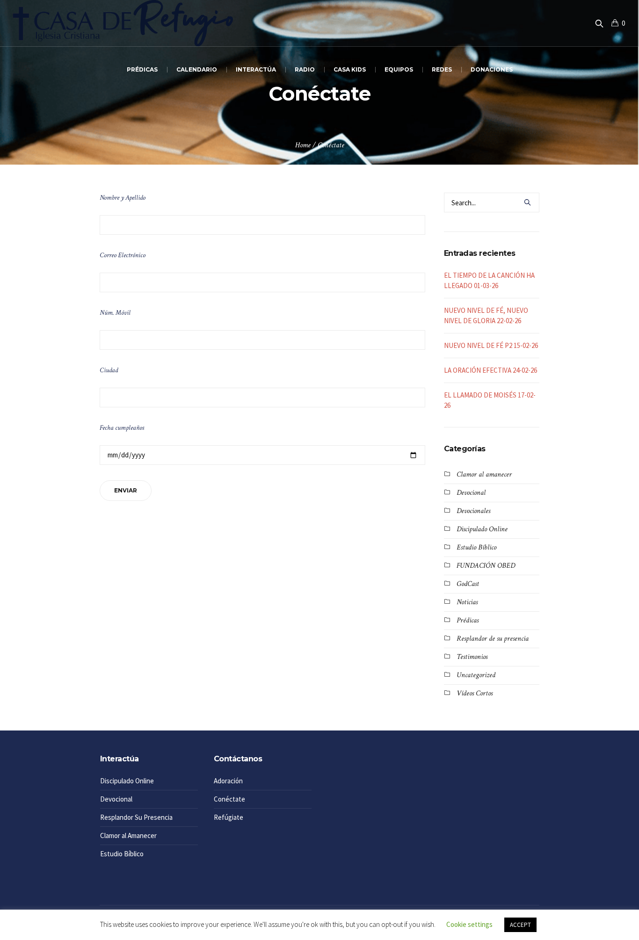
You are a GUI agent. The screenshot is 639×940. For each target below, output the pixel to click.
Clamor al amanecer (484, 474)
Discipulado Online (482, 529)
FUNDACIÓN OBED (486, 566)
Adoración (228, 780)
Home (303, 145)
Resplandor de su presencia (493, 639)
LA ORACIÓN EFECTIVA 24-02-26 (490, 370)
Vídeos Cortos (475, 693)
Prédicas (468, 620)
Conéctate (229, 799)
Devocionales (473, 511)
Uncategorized (476, 675)
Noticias (467, 602)
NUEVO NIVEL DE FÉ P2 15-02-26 (491, 345)
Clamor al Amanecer (128, 835)
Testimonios (472, 657)
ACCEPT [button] (520, 925)
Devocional (471, 493)
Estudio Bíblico (476, 547)
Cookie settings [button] (469, 924)
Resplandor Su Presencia (136, 817)
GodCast (468, 584)
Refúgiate (228, 817)
